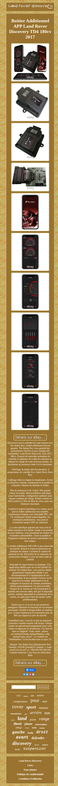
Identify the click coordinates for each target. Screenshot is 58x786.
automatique (41, 724)
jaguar (45, 744)
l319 (47, 713)
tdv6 (32, 696)
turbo (34, 728)
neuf (44, 701)
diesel (18, 724)
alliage (19, 727)
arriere (40, 695)
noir (25, 714)
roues (27, 728)
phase (28, 724)
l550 (19, 695)
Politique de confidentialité (30, 774)
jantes (26, 696)
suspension (34, 749)
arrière (36, 712)
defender (38, 738)
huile (30, 732)
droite (37, 745)
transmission (16, 714)
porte (33, 719)
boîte (17, 749)
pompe (42, 728)
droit (42, 732)
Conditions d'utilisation (30, 778)
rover (17, 707)
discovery (22, 743)
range (44, 718)
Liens (30, 765)
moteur (43, 708)
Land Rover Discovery (30, 761)
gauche (18, 732)
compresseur (20, 701)
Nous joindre (30, 770)
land (22, 718)
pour (34, 700)
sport (31, 707)
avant (22, 737)
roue (13, 720)
